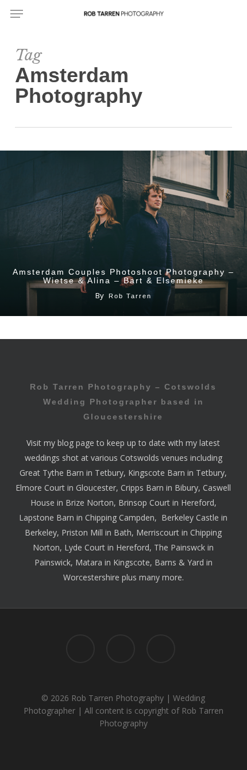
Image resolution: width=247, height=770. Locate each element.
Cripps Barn (142, 487)
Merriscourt (157, 532)
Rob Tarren (130, 295)
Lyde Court (84, 547)
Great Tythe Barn (52, 472)
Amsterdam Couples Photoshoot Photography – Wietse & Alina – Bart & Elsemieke (123, 276)
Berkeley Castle (190, 517)
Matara (88, 562)
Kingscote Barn (156, 472)
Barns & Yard (179, 562)
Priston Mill (82, 532)
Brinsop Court (144, 502)
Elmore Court (40, 487)
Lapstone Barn (46, 517)
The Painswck (179, 547)
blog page (75, 442)
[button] (16, 14)
